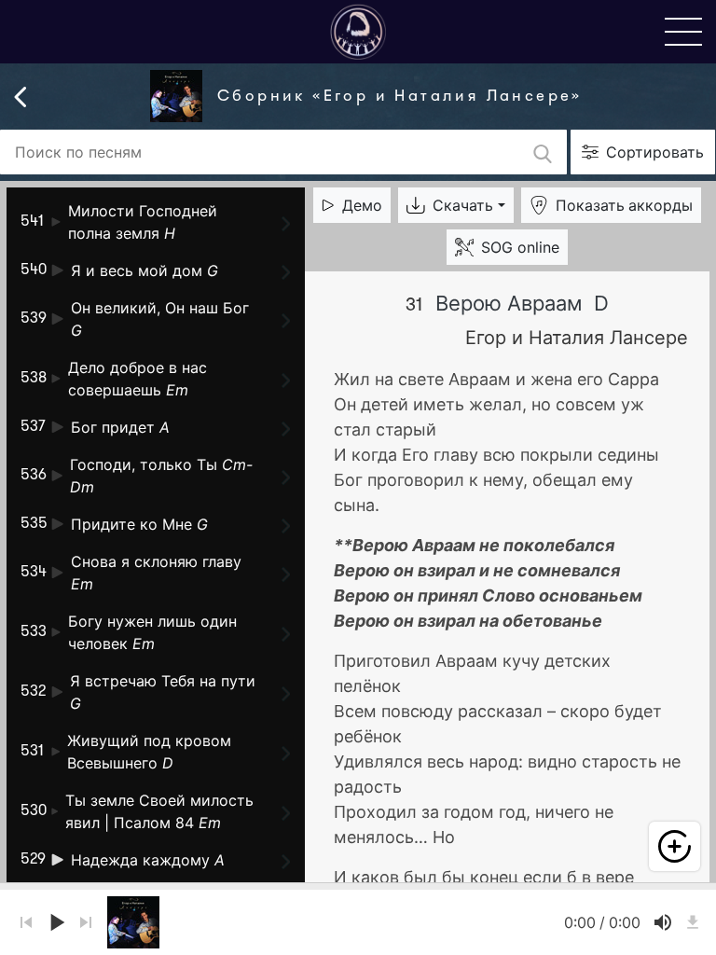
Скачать (463, 205)
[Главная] (358, 30)
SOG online (520, 247)
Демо (362, 205)
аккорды (624, 205)
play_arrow (56, 922)
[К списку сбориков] (20, 95)
